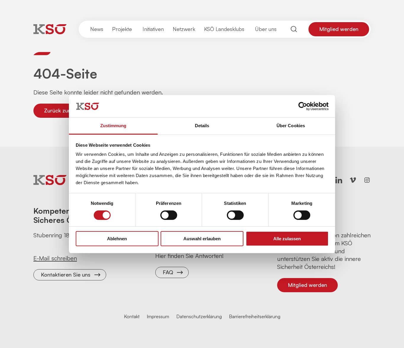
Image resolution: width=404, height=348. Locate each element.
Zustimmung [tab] (113, 125)
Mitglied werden (338, 29)
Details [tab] (202, 125)
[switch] (168, 215)
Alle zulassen (287, 238)
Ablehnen (117, 238)
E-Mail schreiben (55, 258)
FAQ (168, 272)
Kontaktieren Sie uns (66, 274)
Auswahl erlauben (202, 238)
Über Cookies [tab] (291, 125)
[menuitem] (96, 29)
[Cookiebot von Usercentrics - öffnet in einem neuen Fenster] (303, 106)
